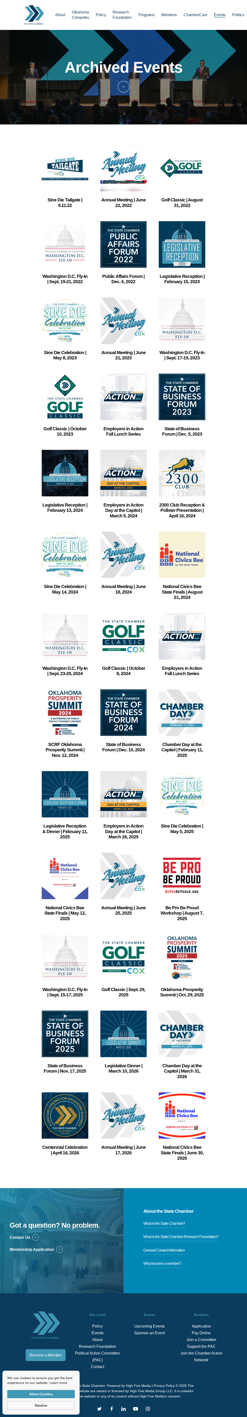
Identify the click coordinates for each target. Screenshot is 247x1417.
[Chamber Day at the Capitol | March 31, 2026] (182, 1034)
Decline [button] (41, 1405)
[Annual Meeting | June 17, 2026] (123, 1115)
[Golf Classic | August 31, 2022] (182, 168)
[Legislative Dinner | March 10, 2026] (123, 1034)
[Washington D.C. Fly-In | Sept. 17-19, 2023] (182, 320)
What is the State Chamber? (164, 1223)
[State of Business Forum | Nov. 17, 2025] (65, 1034)
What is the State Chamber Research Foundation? (180, 1237)
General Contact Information (164, 1250)
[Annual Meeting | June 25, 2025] (123, 876)
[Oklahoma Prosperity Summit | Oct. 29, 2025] (182, 957)
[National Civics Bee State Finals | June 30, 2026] (182, 1115)
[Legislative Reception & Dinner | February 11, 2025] (65, 794)
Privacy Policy (164, 1386)
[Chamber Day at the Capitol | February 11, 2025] (182, 712)
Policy (97, 1326)
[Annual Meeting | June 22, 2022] (123, 168)
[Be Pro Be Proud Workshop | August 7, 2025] (182, 876)
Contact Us (20, 1237)
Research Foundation (97, 1346)
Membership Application (32, 1249)
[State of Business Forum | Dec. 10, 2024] (123, 712)
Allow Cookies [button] (41, 1394)
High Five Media (138, 1386)
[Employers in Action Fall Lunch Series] (123, 397)
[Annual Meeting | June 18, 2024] (123, 555)
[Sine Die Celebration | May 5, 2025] (182, 794)
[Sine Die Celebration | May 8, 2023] (65, 320)
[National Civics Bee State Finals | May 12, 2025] (65, 876)
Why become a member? (162, 1263)
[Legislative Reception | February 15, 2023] (182, 244)
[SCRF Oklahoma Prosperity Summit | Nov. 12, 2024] (65, 712)
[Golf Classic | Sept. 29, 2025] (123, 957)
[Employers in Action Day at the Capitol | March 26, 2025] (123, 794)
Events (97, 1333)
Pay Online (201, 1333)
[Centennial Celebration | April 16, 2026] (65, 1115)
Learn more (58, 1383)
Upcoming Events (149, 1326)
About (97, 1340)
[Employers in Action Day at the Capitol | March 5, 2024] (123, 473)
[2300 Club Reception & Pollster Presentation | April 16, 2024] (182, 473)
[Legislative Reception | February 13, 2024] (65, 473)
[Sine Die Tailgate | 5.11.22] (65, 168)
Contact (97, 1367)
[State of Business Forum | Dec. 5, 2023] (182, 397)
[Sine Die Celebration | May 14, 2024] (65, 555)
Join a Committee (201, 1340)
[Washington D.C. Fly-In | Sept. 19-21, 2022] (65, 244)
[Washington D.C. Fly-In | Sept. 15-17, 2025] (65, 957)
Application (201, 1326)
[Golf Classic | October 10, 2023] (65, 397)
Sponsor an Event (149, 1333)
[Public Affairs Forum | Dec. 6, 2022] (123, 244)
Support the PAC (201, 1346)
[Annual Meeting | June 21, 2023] (123, 320)
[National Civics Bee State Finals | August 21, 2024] (182, 555)
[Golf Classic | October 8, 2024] (123, 636)
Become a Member (45, 1355)
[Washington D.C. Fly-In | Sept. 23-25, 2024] (65, 636)
